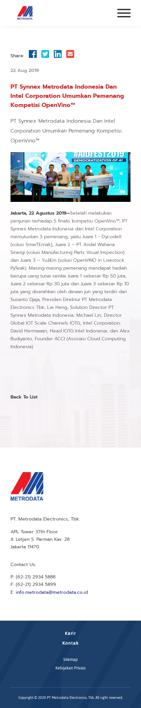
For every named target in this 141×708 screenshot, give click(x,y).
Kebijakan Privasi (70, 668)
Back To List (23, 397)
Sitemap (70, 660)
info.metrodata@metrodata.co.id (52, 592)
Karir (70, 633)
